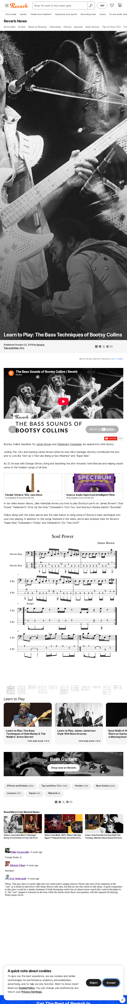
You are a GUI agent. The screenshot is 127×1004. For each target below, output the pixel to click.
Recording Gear (88, 14)
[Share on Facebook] (100, 347)
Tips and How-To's (14, 348)
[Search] (91, 5)
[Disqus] (63, 885)
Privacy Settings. (31, 991)
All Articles (9, 26)
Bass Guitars (105, 785)
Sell (102, 5)
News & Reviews (37, 26)
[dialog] (63, 982)
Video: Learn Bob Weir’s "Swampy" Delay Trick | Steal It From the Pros (20, 836)
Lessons (14, 793)
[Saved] (112, 5)
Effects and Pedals (20, 785)
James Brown (43, 444)
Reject (94, 982)
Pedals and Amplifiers (41, 14)
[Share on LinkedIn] (96, 347)
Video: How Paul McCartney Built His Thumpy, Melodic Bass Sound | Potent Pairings (103, 836)
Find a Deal (11, 14)
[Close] (122, 1000)
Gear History (92, 26)
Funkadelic (76, 444)
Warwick (54, 793)
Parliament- (63, 444)
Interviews (55, 26)
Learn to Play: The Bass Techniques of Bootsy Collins (63, 335)
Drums (103, 14)
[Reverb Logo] (19, 5)
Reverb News (15, 21)
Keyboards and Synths (66, 14)
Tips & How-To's (111, 26)
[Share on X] (104, 347)
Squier (34, 793)
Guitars (23, 14)
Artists (22, 26)
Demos (67, 26)
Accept (111, 982)
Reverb (40, 344)
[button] (9, 604)
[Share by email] (111, 347)
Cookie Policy (27, 987)
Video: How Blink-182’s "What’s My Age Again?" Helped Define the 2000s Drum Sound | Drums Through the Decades (63, 836)
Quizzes (78, 26)
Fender (81, 785)
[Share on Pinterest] (107, 347)
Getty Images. (117, 359)
